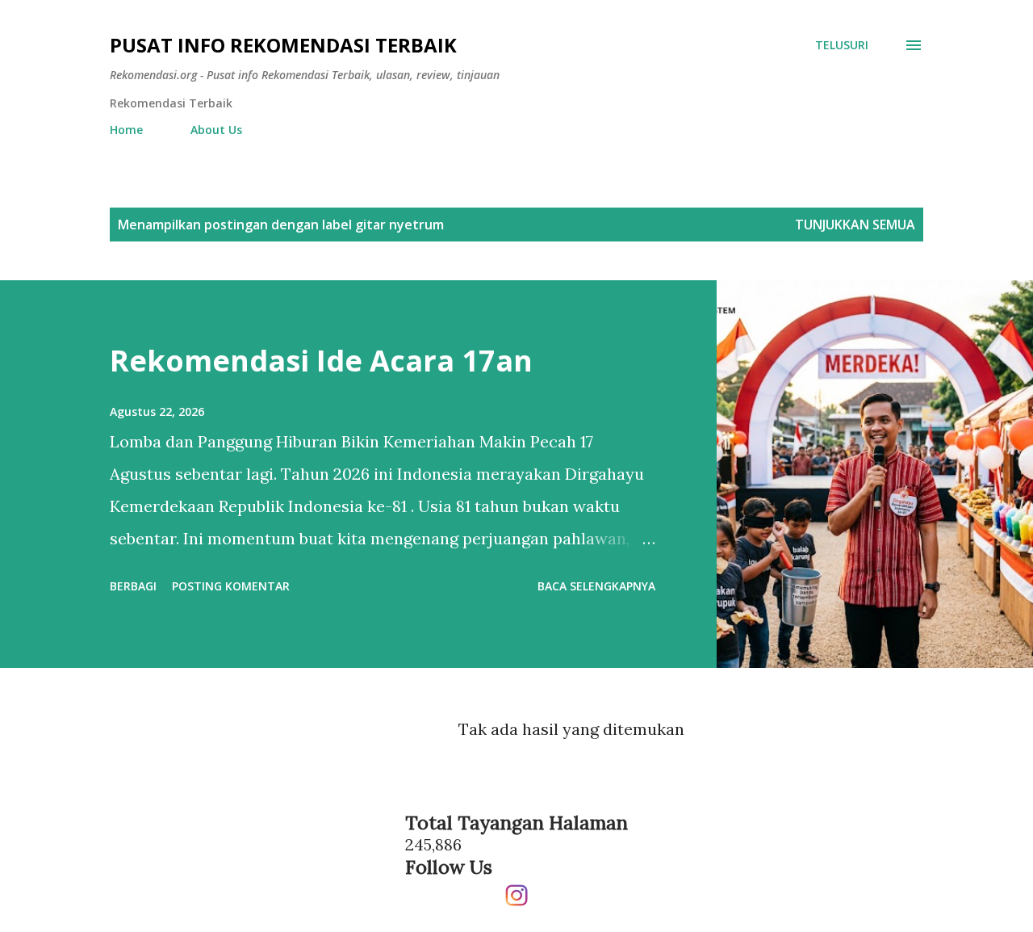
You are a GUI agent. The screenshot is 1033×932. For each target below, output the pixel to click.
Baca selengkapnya (596, 586)
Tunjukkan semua (855, 224)
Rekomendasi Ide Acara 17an (321, 360)
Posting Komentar (231, 586)
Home (126, 129)
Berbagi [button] (133, 586)
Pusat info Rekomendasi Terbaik (283, 44)
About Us (216, 129)
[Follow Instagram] (516, 889)
